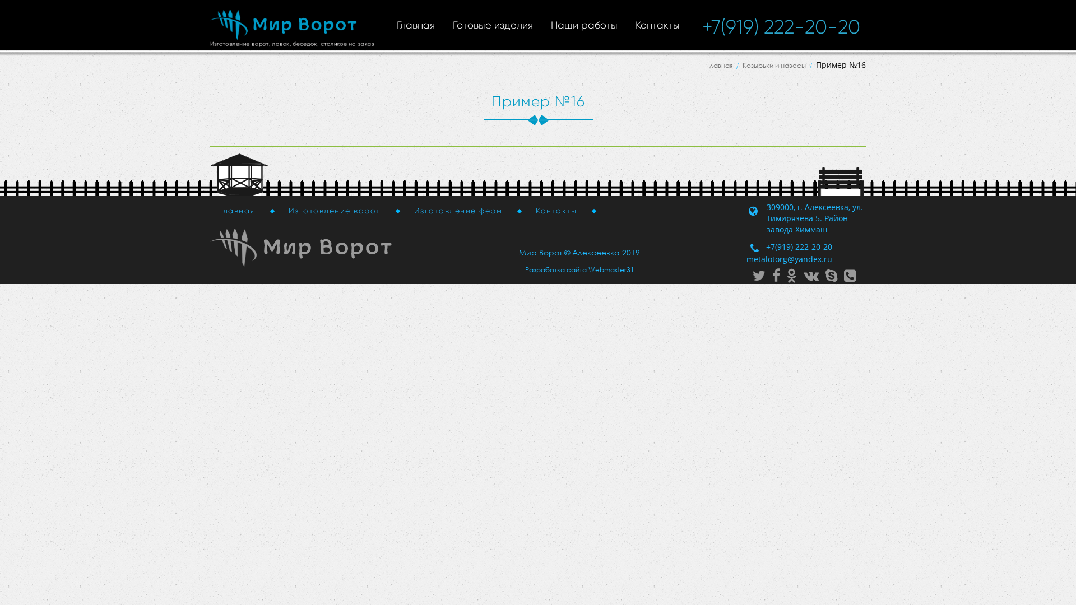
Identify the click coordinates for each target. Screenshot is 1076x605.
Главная (416, 25)
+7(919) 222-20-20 (781, 27)
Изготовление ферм (458, 210)
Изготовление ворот (335, 210)
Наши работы (584, 25)
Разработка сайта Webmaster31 (579, 270)
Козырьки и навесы (774, 65)
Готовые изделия (493, 25)
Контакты (658, 25)
